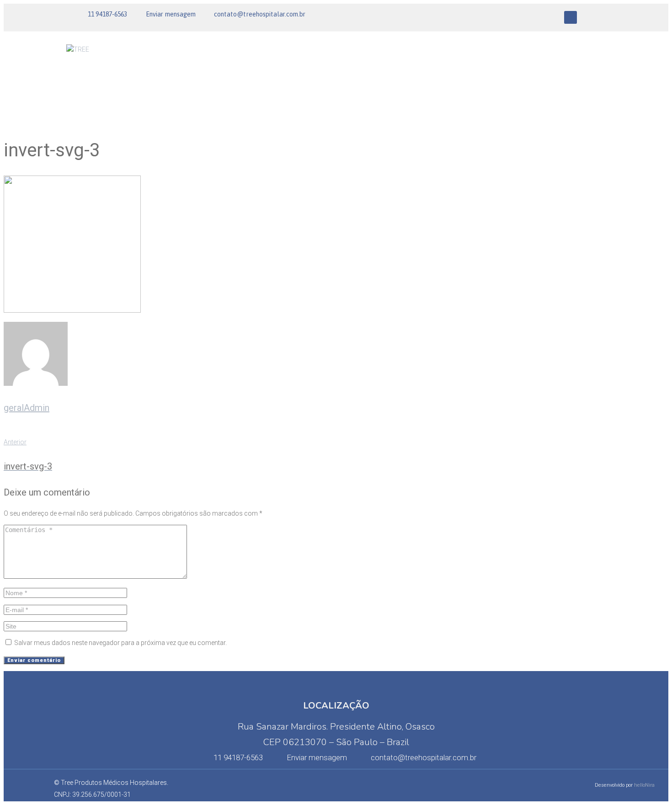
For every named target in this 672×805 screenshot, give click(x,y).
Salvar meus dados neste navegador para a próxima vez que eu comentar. (120, 642)
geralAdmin (26, 407)
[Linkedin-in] (570, 17)
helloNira (644, 785)
